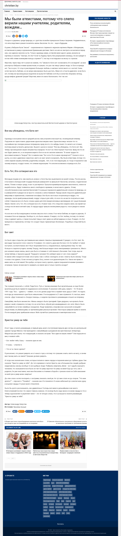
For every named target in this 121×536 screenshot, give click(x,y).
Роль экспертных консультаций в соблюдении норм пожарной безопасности (100, 25)
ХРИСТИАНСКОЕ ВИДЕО (50, 498)
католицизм (59, 504)
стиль (68, 513)
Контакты (25, 1)
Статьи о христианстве (96, 169)
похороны (71, 510)
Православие (17, 11)
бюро (58, 501)
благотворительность (49, 501)
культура (66, 504)
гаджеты (68, 501)
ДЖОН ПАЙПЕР (47, 489)
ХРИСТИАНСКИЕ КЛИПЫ (65, 492)
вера (62, 501)
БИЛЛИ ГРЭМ (47, 486)
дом (74, 501)
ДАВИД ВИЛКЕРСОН (70, 486)
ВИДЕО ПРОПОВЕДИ (57, 486)
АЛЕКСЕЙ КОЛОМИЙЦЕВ (62, 483)
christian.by (11, 5)
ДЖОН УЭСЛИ (57, 489)
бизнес (73, 498)
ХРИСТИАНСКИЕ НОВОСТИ (50, 495)
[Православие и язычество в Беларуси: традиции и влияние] (72, 440)
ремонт (52, 513)
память (65, 510)
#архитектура (47, 480)
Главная (7, 11)
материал (73, 504)
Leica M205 (46, 483)
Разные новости (95, 172)
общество (51, 510)
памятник (58, 510)
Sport (53, 483)
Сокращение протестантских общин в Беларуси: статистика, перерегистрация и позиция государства (101, 150)
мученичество (59, 507)
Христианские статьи (95, 159)
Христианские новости (96, 162)
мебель (45, 507)
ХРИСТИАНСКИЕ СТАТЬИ (65, 495)
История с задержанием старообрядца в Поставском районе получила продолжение (102, 43)
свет (63, 513)
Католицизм (29, 11)
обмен (45, 510)
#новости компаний (58, 480)
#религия (67, 480)
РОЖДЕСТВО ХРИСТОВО (69, 489)
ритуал (58, 513)
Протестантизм (42, 11)
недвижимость (69, 507)
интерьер (51, 504)
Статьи (84, 31)
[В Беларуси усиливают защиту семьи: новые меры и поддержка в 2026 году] (8, 279)
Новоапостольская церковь (97, 154)
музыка (52, 507)
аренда (60, 498)
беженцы (66, 498)
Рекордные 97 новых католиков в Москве (102, 104)
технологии (46, 516)
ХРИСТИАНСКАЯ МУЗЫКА (50, 492)
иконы (45, 504)
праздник (46, 513)
